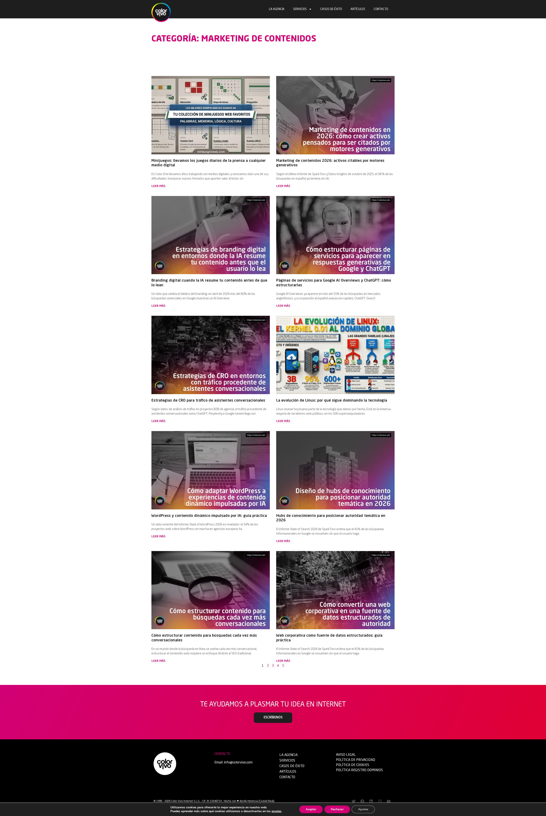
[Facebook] (362, 801)
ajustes (276, 811)
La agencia (277, 9)
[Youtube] (388, 801)
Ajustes (363, 809)
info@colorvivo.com (238, 762)
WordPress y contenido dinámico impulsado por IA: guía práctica (209, 516)
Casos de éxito (331, 9)
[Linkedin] (371, 801)
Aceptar (311, 809)
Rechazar (337, 809)
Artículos (358, 9)
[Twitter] (353, 801)
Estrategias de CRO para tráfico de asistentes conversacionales (208, 400)
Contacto (381, 9)
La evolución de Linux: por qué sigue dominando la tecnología (331, 400)
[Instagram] (380, 801)
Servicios (300, 9)
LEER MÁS (158, 186)
